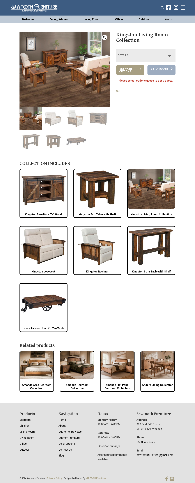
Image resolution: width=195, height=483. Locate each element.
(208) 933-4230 (145, 441)
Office (119, 19)
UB (118, 90)
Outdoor (143, 19)
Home (62, 419)
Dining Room (27, 431)
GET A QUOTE (159, 68)
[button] (104, 37)
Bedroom (28, 19)
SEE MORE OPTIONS (125, 70)
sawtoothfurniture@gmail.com (155, 455)
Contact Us (65, 449)
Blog (61, 455)
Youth (168, 19)
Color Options (66, 443)
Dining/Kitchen (59, 19)
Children (25, 425)
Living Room (91, 19)
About (62, 425)
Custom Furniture (69, 437)
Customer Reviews (70, 431)
